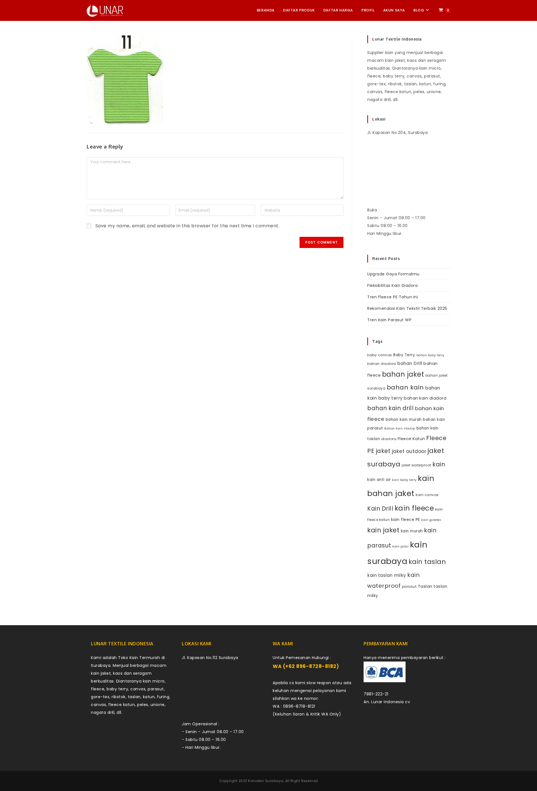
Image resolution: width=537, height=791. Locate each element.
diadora (389, 438)
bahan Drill (409, 363)
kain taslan (427, 561)
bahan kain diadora (425, 398)
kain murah (412, 531)
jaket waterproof (416, 465)
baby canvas (379, 355)
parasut (409, 586)
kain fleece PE (405, 519)
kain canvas (427, 494)
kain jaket (383, 530)
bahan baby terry (430, 355)
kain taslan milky (386, 575)
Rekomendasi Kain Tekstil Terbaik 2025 (407, 308)
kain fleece (414, 508)
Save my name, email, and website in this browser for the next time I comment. (187, 226)
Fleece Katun (411, 438)
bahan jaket (403, 374)
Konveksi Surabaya (266, 780)
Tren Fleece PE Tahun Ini (392, 297)
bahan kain (405, 387)
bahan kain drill (390, 408)
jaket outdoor (409, 451)
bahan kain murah (404, 419)
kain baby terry (404, 480)
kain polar (400, 546)
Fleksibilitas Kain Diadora (392, 285)
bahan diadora (381, 363)
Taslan (425, 586)
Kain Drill (380, 508)
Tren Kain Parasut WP (389, 320)
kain (438, 464)
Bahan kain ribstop (399, 428)
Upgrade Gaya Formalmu (393, 274)
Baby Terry (404, 355)
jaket (383, 451)
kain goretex (431, 520)
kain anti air (379, 479)
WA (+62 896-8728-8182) (306, 666)
